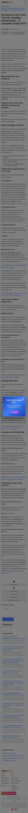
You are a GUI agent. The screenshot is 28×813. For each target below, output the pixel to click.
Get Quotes (14, 412)
